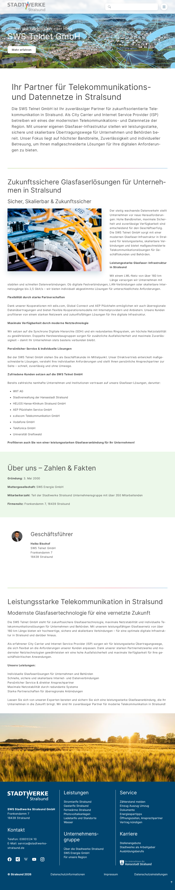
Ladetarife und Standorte (80, 818)
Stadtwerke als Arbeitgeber (137, 847)
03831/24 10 (28, 839)
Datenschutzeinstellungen (150, 874)
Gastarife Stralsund (76, 805)
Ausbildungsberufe (132, 851)
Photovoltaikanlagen (77, 814)
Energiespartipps (131, 814)
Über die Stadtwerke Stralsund (84, 849)
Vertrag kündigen (131, 822)
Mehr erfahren (22, 49)
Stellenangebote (130, 843)
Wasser (68, 822)
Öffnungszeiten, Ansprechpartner (141, 818)
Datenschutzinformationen (68, 874)
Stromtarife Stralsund (77, 801)
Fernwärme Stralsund (77, 810)
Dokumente (127, 810)
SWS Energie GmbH (76, 853)
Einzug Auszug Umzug (134, 805)
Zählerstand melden (132, 801)
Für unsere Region (75, 857)
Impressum (111, 874)
